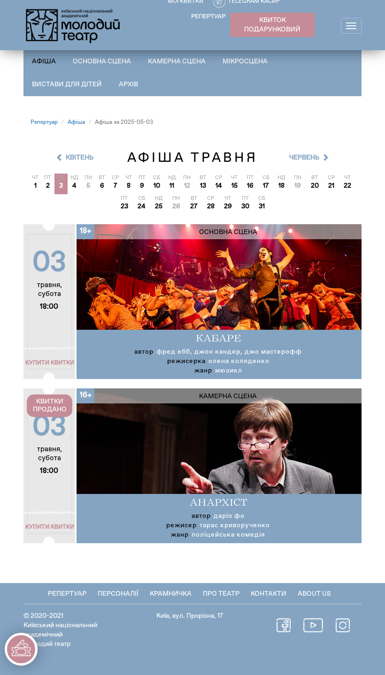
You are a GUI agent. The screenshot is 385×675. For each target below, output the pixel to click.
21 (331, 185)
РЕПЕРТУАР (208, 17)
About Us (314, 594)
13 (203, 185)
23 (124, 206)
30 (245, 206)
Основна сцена (102, 61)
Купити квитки (49, 363)
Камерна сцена (177, 61)
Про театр (221, 594)
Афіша (44, 61)
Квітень (79, 157)
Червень (304, 157)
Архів (128, 84)
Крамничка (171, 594)
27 (194, 206)
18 (281, 185)
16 (250, 185)
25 (158, 206)
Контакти (268, 594)
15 (234, 185)
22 (347, 185)
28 (211, 206)
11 (171, 185)
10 (157, 185)
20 (315, 185)
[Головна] (73, 24)
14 (219, 185)
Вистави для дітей (67, 84)
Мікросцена (245, 61)
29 (228, 206)
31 (262, 206)
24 (142, 206)
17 (266, 185)
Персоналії (118, 594)
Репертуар (44, 122)
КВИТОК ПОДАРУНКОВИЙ (272, 25)
